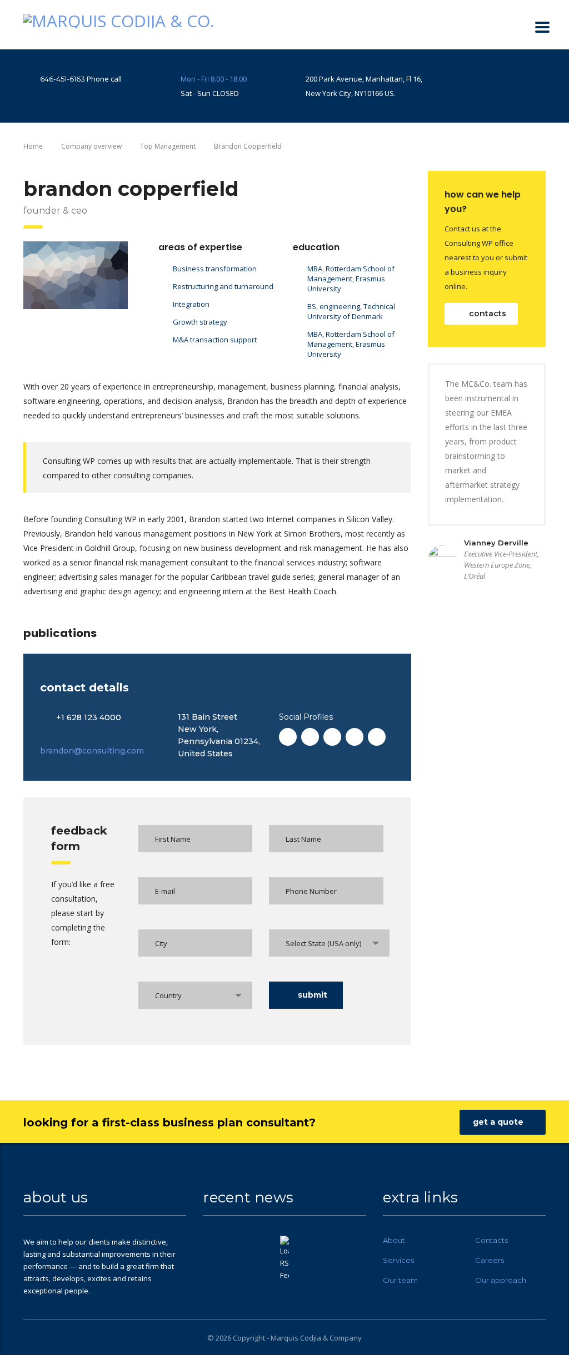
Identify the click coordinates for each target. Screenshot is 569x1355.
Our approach (500, 1280)
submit (312, 995)
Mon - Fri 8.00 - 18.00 (214, 79)
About (394, 1240)
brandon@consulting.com (92, 751)
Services (398, 1260)
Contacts (491, 1240)
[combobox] (329, 943)
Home (33, 146)
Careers (489, 1260)
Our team (400, 1280)
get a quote (498, 1122)
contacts (487, 313)
